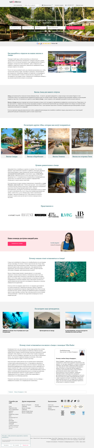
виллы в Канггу (44, 31)
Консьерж (11, 420)
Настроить (6, 445)
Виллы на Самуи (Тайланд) (26, 408)
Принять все (25, 445)
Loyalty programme (14, 425)
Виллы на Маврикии (27, 413)
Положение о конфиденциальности (66, 441)
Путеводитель (51, 409)
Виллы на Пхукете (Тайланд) (26, 405)
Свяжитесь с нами (17, 243)
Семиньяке (54, 31)
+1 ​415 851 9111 (70, 5)
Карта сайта (82, 441)
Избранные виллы (47, 5)
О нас (10, 406)
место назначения (18, 5)
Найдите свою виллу (75, 28)
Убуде (49, 31)
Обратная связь (79, 5)
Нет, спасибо (16, 445)
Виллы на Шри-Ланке (27, 411)
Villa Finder (51, 405)
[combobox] (32, 5)
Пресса (11, 413)
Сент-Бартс (38, 406)
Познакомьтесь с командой (13, 423)
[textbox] (32, 5)
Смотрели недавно (59, 5)
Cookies (77, 441)
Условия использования (51, 441)
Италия (37, 405)
